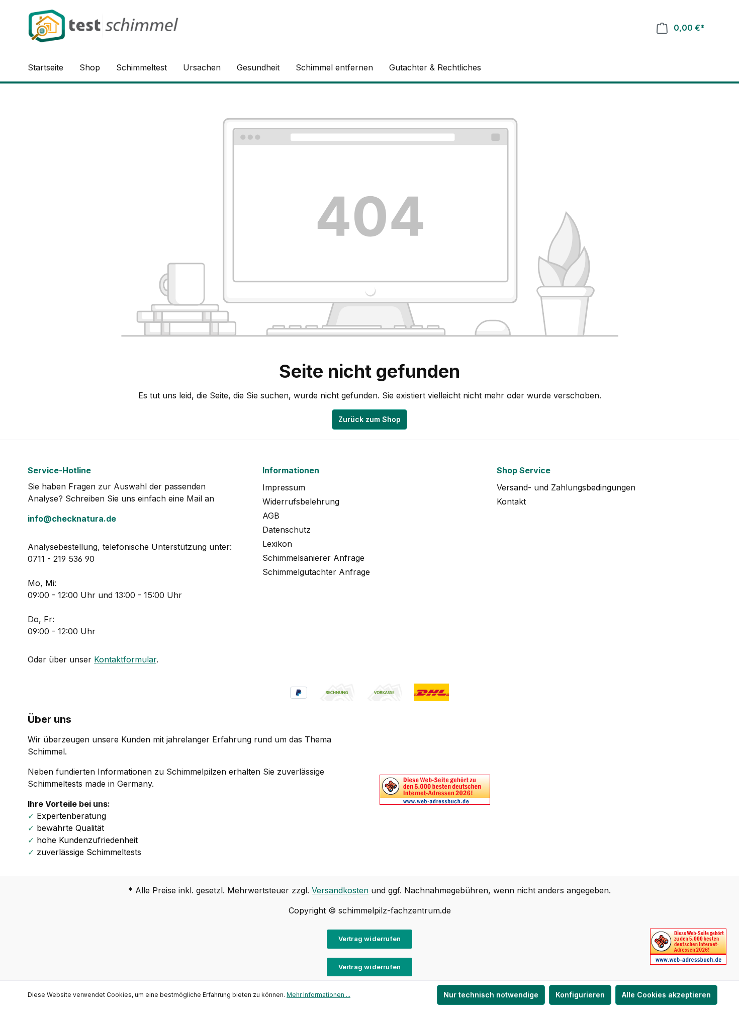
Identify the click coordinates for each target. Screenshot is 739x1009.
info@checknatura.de (72, 519)
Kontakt (511, 501)
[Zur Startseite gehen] (103, 26)
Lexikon (277, 544)
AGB (271, 516)
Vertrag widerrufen (369, 939)
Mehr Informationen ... (318, 994)
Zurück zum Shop (369, 419)
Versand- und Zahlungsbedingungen (566, 487)
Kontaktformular (125, 659)
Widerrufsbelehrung (300, 501)
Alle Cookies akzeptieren (666, 994)
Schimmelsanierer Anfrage (313, 558)
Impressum (283, 487)
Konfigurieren (580, 994)
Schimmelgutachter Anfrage (316, 572)
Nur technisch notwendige (490, 994)
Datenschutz (286, 530)
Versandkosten (340, 890)
